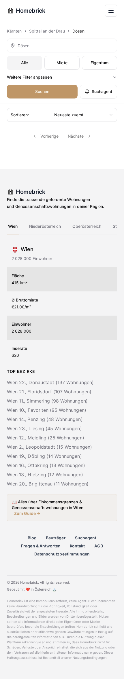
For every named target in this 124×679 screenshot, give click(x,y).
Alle (24, 62)
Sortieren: (20, 114)
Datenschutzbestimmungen (62, 553)
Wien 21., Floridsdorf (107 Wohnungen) (49, 391)
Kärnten (14, 31)
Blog (32, 537)
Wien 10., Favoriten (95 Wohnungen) (46, 410)
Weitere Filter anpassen (29, 77)
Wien (13, 226)
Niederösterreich (45, 226)
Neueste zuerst (47, 114)
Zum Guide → (27, 513)
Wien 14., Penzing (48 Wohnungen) (45, 419)
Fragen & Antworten (41, 545)
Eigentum (99, 62)
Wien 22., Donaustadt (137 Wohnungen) (50, 382)
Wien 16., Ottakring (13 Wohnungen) (46, 465)
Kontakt (77, 545)
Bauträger (55, 537)
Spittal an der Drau (47, 31)
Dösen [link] (78, 31)
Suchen (42, 91)
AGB (98, 545)
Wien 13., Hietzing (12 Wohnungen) (45, 474)
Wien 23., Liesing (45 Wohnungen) (44, 428)
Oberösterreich (86, 226)
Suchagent (102, 91)
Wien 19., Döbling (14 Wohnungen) (44, 456)
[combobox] (62, 45)
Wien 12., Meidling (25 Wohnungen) (45, 438)
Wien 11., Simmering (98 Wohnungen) (47, 401)
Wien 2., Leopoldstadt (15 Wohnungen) (49, 447)
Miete (62, 62)
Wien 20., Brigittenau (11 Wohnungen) (48, 484)
